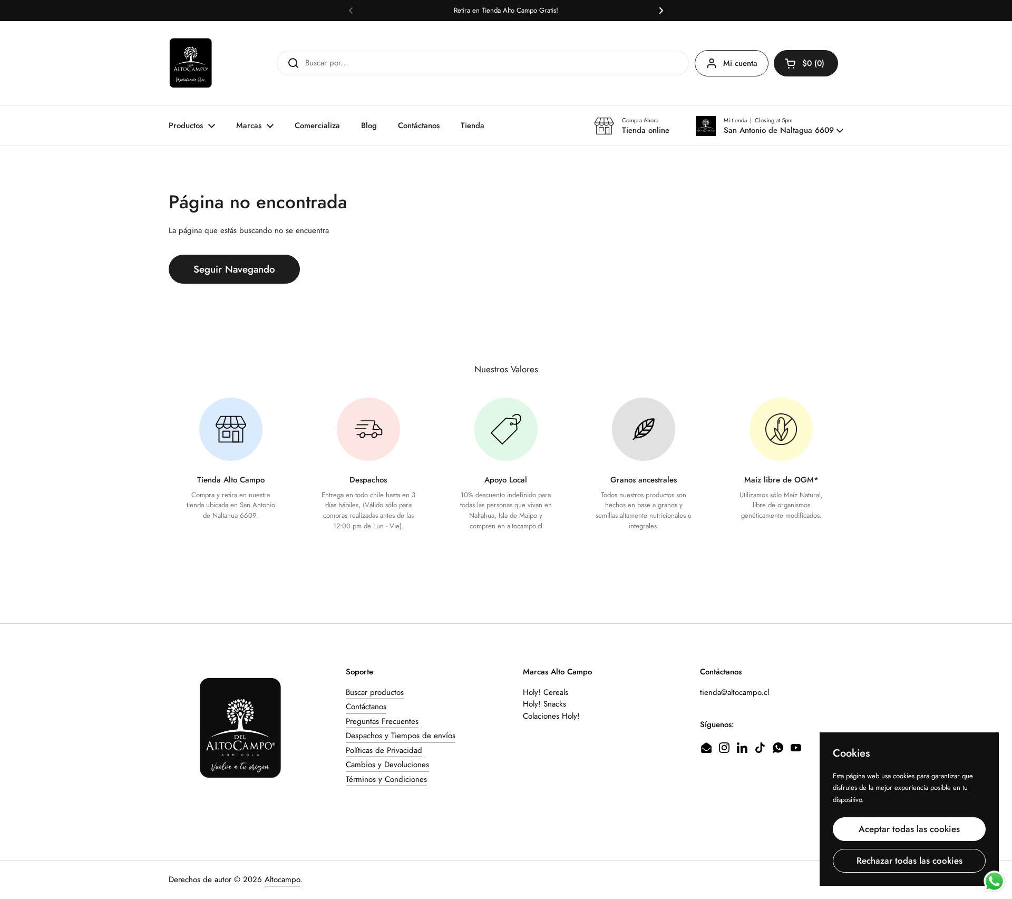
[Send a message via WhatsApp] (994, 881)
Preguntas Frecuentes (382, 721)
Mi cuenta (740, 63)
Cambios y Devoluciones (387, 764)
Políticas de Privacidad (384, 750)
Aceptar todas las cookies (909, 829)
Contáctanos (366, 706)
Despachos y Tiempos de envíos (400, 735)
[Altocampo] (191, 63)
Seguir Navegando (234, 269)
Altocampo (282, 879)
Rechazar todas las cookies (909, 860)
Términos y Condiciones (386, 779)
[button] (769, 126)
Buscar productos (375, 692)
